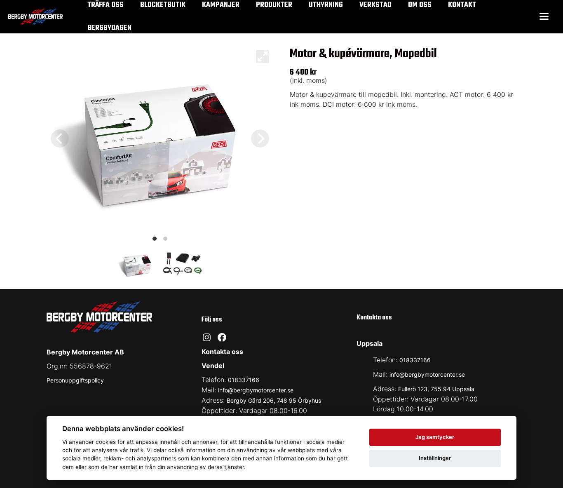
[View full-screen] (262, 56)
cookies (106, 442)
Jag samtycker (434, 437)
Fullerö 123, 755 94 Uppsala (436, 388)
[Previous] (60, 138)
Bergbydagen (109, 28)
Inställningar (435, 458)
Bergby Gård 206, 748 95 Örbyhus (274, 400)
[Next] (260, 138)
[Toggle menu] (544, 17)
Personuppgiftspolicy (75, 380)
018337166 (243, 379)
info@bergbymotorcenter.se (255, 390)
